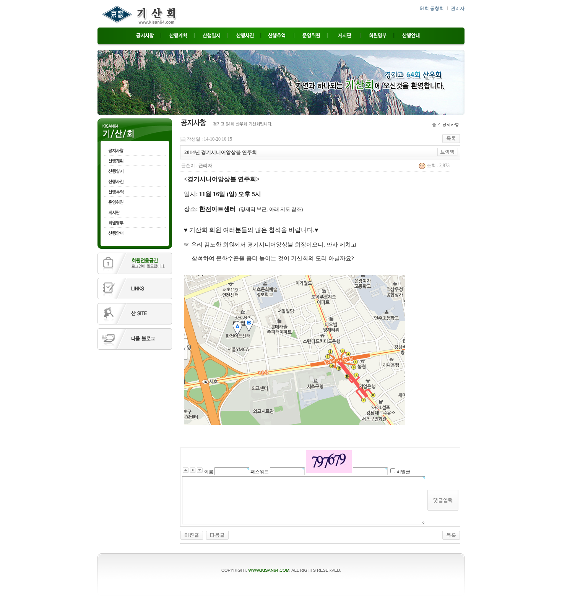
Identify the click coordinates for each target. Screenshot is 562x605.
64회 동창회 (432, 8)
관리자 (458, 8)
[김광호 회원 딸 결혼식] (191, 534)
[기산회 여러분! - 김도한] (217, 534)
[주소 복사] (447, 151)
